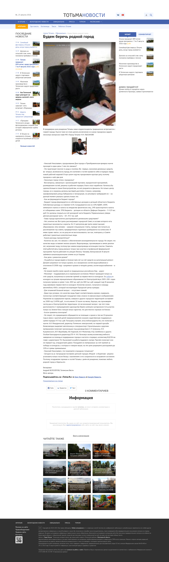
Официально (58, 22)
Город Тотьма (48, 537)
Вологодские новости (39, 22)
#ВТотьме (19, 523)
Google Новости (94, 377)
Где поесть (34, 26)
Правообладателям (22, 530)
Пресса (72, 22)
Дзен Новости (80, 377)
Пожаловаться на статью (53, 381)
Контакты (19, 535)
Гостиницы (45, 26)
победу (109, 277)
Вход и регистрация (81, 436)
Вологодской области (104, 537)
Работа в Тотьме (64, 26)
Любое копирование (78, 528)
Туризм (82, 22)
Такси (54, 26)
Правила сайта (21, 532)
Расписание (95, 22)
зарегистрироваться (73, 425)
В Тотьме (21, 22)
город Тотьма (48, 33)
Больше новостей (27, 146)
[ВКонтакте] (118, 15)
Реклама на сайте (22, 527)
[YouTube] (122, 15)
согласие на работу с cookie (75, 550)
